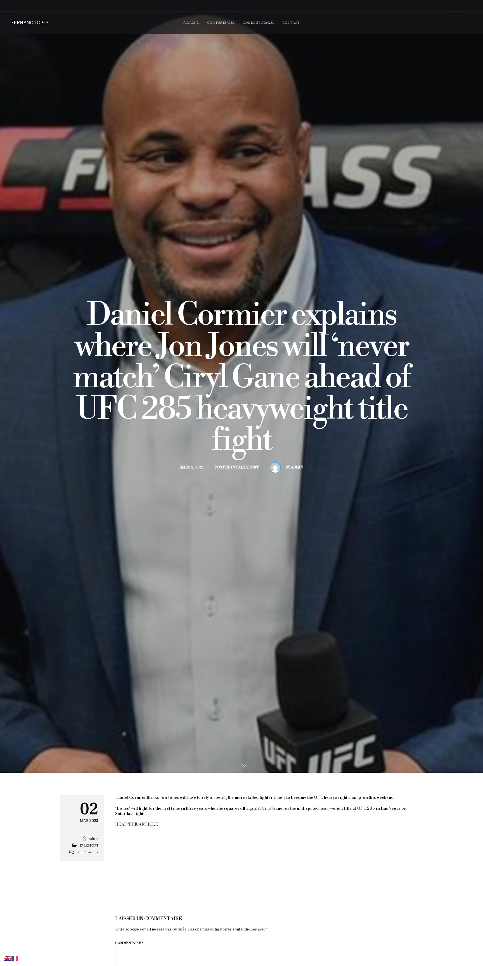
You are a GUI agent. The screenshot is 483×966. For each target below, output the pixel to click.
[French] (15, 957)
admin (297, 467)
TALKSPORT (247, 467)
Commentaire (129, 943)
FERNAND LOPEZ (29, 22)
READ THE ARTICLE (136, 824)
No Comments (87, 852)
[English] (7, 957)
